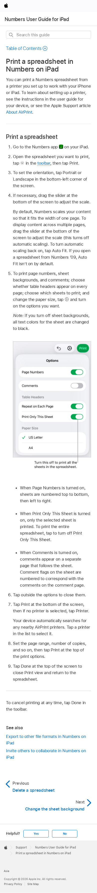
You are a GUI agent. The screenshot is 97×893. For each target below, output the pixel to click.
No (65, 833)
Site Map (33, 884)
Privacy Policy (13, 884)
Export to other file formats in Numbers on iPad (46, 739)
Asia (6, 871)
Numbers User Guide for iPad (37, 19)
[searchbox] (48, 35)
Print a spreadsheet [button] (32, 136)
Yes (36, 833)
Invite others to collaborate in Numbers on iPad (46, 754)
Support (21, 847)
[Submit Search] (11, 35)
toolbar (43, 163)
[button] (27, 48)
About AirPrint (19, 112)
